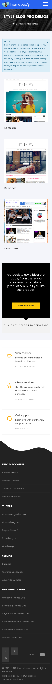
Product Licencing (12, 496)
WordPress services (13, 571)
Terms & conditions (12, 679)
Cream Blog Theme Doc (15, 629)
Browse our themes (26, 366)
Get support (22, 415)
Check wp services (25, 399)
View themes (23, 353)
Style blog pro (9, 538)
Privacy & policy (10, 675)
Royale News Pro (11, 530)
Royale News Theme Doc (15, 613)
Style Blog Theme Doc (14, 605)
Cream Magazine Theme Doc (18, 621)
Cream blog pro (10, 522)
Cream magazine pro (14, 514)
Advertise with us (11, 579)
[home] (14, 24)
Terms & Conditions (13, 488)
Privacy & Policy (10, 480)
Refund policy (28, 675)
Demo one (10, 127)
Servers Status (10, 472)
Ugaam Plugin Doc (12, 637)
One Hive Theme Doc (13, 597)
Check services (24, 382)
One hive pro (9, 546)
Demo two (10, 188)
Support (6, 563)
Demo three (11, 248)
